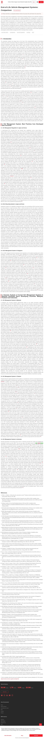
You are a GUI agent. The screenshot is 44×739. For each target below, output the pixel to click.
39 (8, 411)
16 (22, 102)
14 (25, 96)
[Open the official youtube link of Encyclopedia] (10, 695)
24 (36, 257)
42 (30, 445)
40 (22, 417)
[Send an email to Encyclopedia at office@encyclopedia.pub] (2, 695)
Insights (26, 1)
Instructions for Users (5, 708)
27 (33, 267)
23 (4, 183)
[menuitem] (37, 2)
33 (1, 381)
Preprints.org (3, 722)
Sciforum (2, 719)
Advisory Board (3, 706)
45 (42, 462)
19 (4, 164)
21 (20, 155)
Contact (2, 711)
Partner (2, 712)
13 (7, 96)
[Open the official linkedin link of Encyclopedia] (7, 695)
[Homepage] (1, 2)
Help (2, 709)
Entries (9, 1)
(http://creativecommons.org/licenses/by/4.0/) (10, 678)
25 (20, 255)
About (29, 1)
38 (17, 402)
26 (10, 260)
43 (18, 448)
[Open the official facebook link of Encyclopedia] (12, 695)
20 (34, 150)
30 (36, 343)
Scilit (2, 724)
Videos (12, 1)
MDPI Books (3, 721)
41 (40, 436)
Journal (18, 1)
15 (21, 101)
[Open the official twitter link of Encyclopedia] (4, 695)
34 (2, 381)
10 (40, 86)
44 (19, 448)
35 (3, 381)
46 (40, 463)
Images (15, 1)
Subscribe (4, 691)
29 (10, 330)
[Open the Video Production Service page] (40, 724)
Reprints (22, 1)
